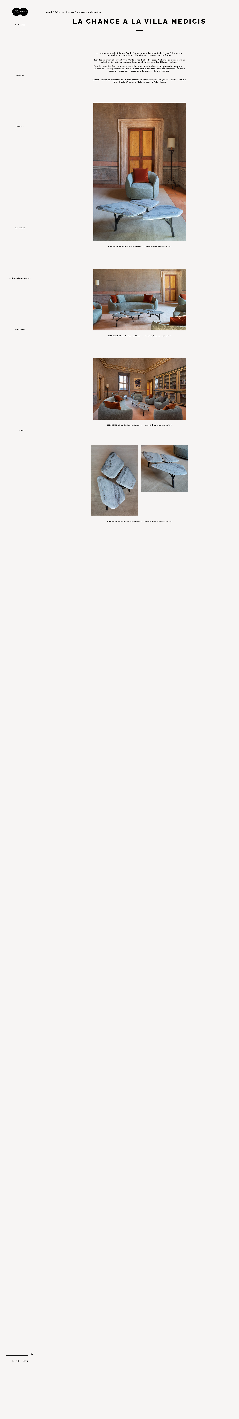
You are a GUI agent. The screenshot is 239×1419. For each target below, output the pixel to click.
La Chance (20, 25)
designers (20, 126)
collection (20, 76)
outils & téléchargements (20, 279)
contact (20, 431)
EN (13, 1361)
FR (18, 1361)
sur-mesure (20, 228)
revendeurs (20, 329)
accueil (49, 12)
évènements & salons (64, 12)
